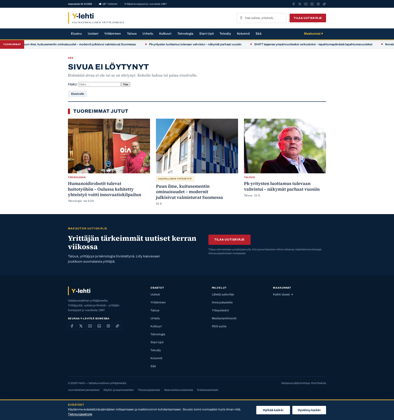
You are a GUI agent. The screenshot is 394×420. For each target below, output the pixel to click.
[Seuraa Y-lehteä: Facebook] (293, 4)
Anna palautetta (222, 302)
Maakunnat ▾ (313, 33)
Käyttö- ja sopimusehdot (119, 390)
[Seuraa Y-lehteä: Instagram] (318, 4)
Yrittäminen (112, 33)
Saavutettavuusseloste (178, 390)
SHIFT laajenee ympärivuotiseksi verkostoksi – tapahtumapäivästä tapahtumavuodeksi (302, 44)
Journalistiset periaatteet (83, 390)
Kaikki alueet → (283, 294)
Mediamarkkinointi (224, 318)
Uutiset (93, 33)
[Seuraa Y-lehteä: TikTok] (324, 4)
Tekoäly (225, 33)
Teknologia (185, 33)
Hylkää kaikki (273, 410)
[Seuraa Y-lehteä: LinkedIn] (312, 4)
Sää (259, 33)
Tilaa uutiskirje (308, 18)
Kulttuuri (165, 33)
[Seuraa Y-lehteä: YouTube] (306, 4)
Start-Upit (206, 33)
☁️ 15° (107, 4)
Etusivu (76, 33)
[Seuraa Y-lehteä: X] (299, 4)
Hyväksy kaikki (309, 410)
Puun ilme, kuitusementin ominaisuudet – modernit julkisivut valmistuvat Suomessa (67, 44)
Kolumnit (243, 33)
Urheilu (148, 33)
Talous (132, 33)
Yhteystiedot (220, 310)
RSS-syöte (219, 326)
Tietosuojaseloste (149, 390)
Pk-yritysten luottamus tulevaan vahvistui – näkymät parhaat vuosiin (183, 44)
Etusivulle (77, 93)
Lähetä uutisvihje (223, 294)
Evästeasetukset (207, 390)
